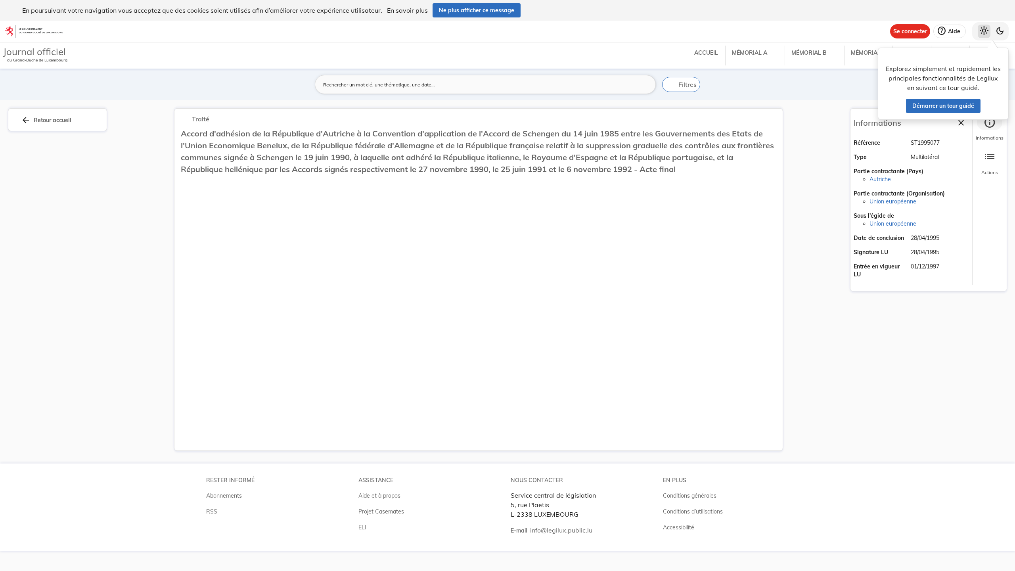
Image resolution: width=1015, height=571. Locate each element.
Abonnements (224, 495)
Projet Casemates (381, 511)
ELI (362, 527)
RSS (211, 511)
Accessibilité (678, 527)
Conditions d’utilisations (693, 511)
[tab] (990, 129)
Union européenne (892, 201)
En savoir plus (407, 10)
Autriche (880, 179)
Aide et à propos (379, 495)
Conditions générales (689, 495)
